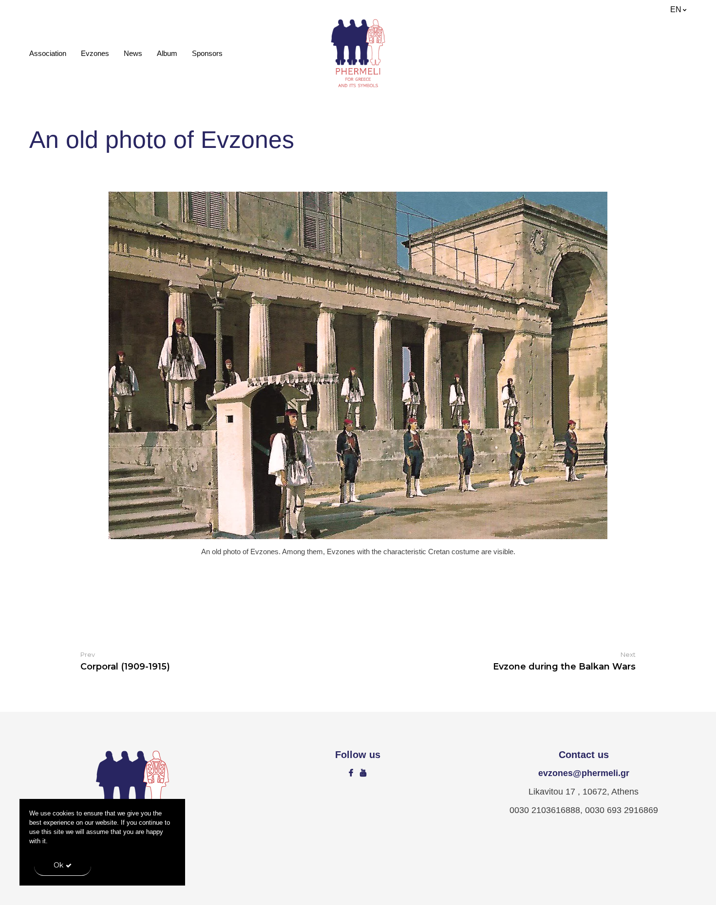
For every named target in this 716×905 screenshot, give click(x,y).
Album (167, 53)
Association (47, 53)
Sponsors (207, 53)
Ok (58, 865)
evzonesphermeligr (583, 773)
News (133, 53)
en (675, 10)
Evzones (95, 53)
